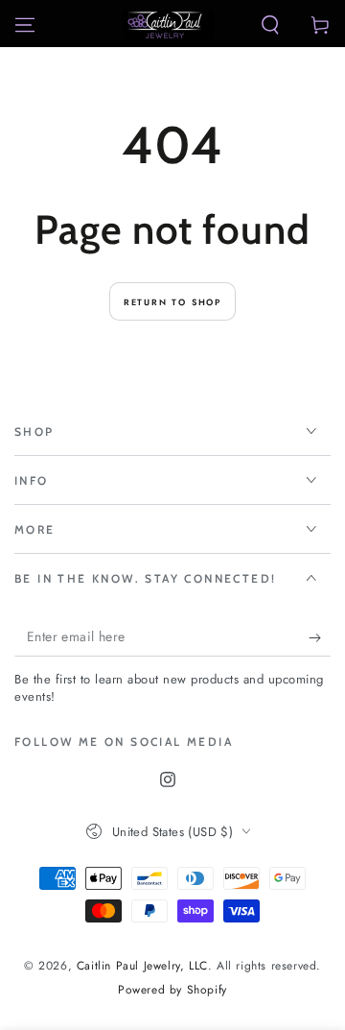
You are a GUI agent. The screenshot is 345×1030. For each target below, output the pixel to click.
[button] (270, 25)
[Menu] (25, 25)
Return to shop (172, 302)
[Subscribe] (320, 637)
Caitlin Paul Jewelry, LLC (142, 965)
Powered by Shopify (172, 990)
